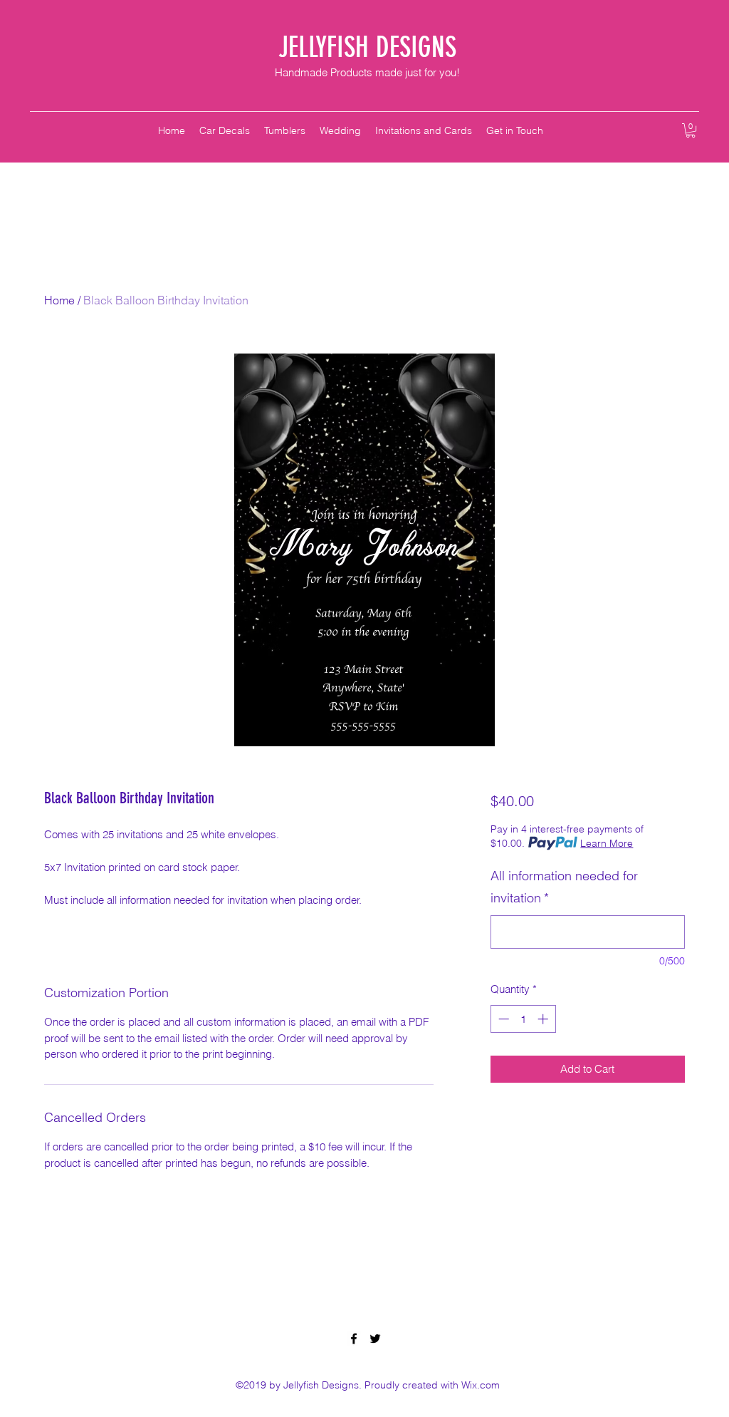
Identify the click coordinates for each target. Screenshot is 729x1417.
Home (59, 300)
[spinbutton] (523, 1019)
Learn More (606, 843)
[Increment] (544, 1019)
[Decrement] (502, 1019)
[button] (690, 130)
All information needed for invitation (564, 887)
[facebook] (354, 1338)
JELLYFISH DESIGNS (367, 47)
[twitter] (375, 1338)
